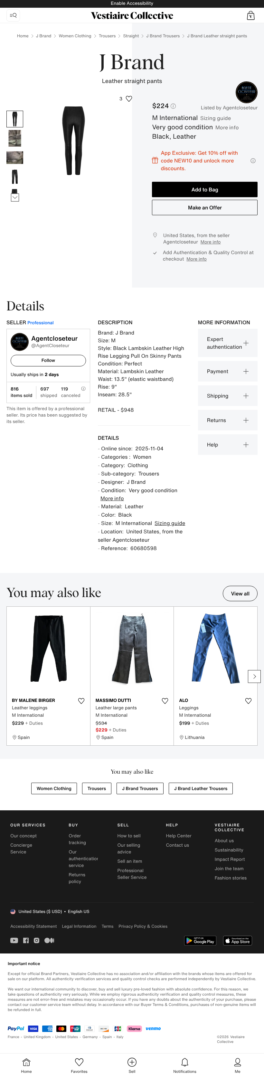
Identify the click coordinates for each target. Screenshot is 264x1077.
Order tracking (77, 839)
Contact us (177, 845)
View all (240, 593)
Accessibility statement (33, 926)
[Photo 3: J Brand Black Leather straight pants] (14, 157)
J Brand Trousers (163, 36)
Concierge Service (21, 848)
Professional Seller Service (131, 874)
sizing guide (215, 118)
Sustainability (229, 850)
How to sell (128, 836)
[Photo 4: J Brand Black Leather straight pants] (14, 177)
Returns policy (77, 878)
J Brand (44, 36)
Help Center (179, 836)
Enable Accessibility (132, 3)
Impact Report (230, 859)
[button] (250, 15)
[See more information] (253, 160)
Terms (107, 926)
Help (212, 444)
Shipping (218, 396)
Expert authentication (224, 343)
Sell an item (129, 861)
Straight (131, 36)
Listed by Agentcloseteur (229, 108)
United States (66, 1037)
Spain (107, 1037)
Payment (217, 371)
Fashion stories (231, 878)
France (13, 1037)
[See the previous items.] (15, 111)
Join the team (229, 868)
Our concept (23, 836)
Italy (120, 1037)
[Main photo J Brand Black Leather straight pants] (14, 119)
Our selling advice (128, 848)
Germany (90, 1037)
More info (227, 127)
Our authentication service (84, 859)
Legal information (79, 926)
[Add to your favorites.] (81, 701)
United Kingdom (37, 1037)
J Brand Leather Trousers (201, 788)
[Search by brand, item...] (13, 15)
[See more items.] (15, 198)
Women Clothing (75, 36)
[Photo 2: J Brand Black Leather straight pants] (14, 138)
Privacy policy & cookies (142, 926)
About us (224, 840)
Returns (216, 420)
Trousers (107, 36)
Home (23, 36)
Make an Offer (205, 207)
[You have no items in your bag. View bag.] (250, 15)
